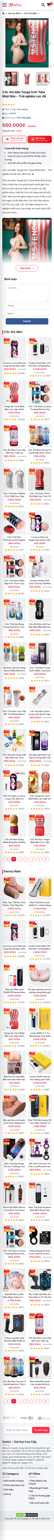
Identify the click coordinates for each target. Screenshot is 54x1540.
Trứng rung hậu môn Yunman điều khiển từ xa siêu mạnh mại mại (14, 1341)
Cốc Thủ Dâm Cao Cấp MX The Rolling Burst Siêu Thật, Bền (14, 714)
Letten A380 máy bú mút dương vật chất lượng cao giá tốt (40, 1079)
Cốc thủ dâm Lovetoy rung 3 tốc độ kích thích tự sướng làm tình (14, 799)
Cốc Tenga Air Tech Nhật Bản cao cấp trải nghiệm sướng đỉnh (40, 799)
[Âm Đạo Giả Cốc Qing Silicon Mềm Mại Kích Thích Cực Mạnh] (14, 653)
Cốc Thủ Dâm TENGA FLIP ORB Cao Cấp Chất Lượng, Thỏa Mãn (14, 496)
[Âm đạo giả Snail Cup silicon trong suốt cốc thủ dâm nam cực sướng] (39, 740)
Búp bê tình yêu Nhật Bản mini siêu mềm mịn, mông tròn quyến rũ (14, 1079)
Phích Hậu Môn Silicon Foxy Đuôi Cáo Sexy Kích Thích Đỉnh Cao (14, 1210)
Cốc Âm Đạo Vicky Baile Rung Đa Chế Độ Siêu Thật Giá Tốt (14, 842)
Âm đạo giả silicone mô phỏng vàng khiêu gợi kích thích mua (39, 992)
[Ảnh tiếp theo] (47, 43)
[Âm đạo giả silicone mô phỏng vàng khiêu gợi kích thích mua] (39, 975)
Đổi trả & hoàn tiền (39, 1503)
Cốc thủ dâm (23, 117)
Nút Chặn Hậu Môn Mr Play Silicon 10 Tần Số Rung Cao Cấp (40, 1297)
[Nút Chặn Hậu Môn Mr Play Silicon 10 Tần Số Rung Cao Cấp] (39, 1280)
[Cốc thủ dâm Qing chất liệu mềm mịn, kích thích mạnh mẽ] (14, 740)
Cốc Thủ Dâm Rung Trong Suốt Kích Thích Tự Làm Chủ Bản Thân (14, 627)
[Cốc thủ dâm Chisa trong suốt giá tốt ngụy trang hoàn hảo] (39, 697)
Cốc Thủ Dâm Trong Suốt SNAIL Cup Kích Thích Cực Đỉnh (39, 670)
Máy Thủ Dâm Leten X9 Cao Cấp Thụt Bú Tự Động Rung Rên (39, 1123)
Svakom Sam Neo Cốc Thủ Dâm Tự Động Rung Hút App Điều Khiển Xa (40, 366)
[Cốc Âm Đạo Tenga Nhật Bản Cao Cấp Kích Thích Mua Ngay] (39, 825)
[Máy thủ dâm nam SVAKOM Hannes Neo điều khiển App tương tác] (14, 975)
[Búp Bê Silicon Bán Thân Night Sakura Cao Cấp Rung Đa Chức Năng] (14, 1280)
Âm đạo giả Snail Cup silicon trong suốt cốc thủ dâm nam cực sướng (40, 759)
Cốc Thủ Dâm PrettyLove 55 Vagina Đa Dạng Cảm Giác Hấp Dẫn (14, 541)
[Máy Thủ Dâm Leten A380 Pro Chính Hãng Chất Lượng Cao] (39, 888)
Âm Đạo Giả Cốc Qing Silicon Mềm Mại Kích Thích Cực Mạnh (14, 670)
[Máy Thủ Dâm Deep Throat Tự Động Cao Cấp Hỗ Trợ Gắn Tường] (14, 1149)
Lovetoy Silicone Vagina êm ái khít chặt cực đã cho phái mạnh (40, 540)
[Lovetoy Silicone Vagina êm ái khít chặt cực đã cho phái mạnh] (39, 523)
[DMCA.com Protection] (27, 1514)
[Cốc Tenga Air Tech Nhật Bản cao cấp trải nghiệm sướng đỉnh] (39, 781)
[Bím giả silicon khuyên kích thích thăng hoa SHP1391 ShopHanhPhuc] (14, 1106)
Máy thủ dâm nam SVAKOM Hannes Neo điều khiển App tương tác (14, 993)
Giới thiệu (9, 1489)
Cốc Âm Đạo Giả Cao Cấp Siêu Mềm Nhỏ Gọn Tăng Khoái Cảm (39, 627)
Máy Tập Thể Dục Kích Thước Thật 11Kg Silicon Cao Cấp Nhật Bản (14, 905)
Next (49, 78)
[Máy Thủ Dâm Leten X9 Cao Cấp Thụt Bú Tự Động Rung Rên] (39, 1106)
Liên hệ (7, 1494)
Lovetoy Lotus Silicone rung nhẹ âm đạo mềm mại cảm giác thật (14, 366)
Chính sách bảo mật (14, 1485)
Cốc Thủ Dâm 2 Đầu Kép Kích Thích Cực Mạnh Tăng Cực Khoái (14, 583)
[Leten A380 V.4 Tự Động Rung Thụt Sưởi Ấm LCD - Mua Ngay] (39, 1019)
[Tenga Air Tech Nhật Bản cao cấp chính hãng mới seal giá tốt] (14, 392)
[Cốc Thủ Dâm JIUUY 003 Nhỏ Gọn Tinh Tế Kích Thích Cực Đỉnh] (39, 479)
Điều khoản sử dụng (14, 1480)
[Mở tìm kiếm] (43, 5)
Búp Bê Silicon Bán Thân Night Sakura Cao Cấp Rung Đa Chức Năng (14, 1298)
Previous (4, 78)
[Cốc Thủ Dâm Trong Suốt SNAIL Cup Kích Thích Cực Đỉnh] (39, 653)
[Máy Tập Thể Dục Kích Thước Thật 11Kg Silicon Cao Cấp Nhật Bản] (14, 888)
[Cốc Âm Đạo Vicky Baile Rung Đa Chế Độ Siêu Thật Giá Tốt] (14, 825)
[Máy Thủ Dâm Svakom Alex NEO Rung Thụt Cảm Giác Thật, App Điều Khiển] (39, 1193)
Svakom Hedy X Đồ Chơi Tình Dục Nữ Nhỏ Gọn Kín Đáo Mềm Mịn (40, 583)
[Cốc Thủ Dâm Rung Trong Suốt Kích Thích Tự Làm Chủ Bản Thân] (14, 610)
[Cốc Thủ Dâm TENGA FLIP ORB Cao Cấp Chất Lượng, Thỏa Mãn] (14, 479)
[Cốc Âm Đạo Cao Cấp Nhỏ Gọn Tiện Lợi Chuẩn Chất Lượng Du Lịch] (14, 436)
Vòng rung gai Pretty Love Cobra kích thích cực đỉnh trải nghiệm (39, 1253)
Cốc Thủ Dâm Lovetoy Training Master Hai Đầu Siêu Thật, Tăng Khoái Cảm (39, 410)
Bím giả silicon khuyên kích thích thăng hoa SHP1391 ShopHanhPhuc (14, 1124)
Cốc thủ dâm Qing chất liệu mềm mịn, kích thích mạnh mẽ (14, 757)
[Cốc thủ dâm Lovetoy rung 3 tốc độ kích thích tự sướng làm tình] (14, 781)
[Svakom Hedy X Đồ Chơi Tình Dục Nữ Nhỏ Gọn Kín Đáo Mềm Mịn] (39, 566)
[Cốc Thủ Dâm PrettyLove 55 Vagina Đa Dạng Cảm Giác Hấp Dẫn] (14, 523)
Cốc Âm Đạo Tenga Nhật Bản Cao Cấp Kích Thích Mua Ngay (40, 842)
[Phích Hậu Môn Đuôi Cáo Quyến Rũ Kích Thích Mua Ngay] (39, 1367)
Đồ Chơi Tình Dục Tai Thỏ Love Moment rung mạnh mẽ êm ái (39, 1166)
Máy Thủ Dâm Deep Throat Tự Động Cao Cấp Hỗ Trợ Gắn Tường (14, 1166)
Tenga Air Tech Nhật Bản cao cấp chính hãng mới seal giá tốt (14, 409)
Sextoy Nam (12, 871)
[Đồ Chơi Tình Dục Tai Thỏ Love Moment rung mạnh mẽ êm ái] (39, 1149)
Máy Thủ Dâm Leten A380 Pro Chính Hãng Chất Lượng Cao (40, 905)
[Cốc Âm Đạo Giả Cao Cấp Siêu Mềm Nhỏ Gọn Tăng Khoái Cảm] (39, 610)
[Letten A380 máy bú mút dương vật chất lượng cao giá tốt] (39, 1062)
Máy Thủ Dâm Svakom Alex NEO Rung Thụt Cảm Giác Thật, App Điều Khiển (40, 1211)
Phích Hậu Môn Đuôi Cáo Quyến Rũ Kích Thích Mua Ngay (40, 1384)
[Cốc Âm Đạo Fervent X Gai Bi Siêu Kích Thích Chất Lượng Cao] (39, 436)
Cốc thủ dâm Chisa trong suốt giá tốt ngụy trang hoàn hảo (39, 714)
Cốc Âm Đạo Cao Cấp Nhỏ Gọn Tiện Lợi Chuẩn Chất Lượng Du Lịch (14, 454)
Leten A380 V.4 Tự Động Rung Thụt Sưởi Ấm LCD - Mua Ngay (39, 1036)
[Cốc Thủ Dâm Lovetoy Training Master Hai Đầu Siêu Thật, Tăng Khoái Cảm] (39, 392)
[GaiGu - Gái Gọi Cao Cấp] (16, 5)
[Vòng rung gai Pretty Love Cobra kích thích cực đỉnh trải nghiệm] (39, 1236)
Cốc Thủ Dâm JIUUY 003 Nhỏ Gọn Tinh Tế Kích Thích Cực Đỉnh (40, 496)
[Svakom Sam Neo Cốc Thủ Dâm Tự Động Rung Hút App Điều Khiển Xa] (39, 349)
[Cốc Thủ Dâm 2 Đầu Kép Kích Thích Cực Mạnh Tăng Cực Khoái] (14, 566)
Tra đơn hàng (41, 1430)
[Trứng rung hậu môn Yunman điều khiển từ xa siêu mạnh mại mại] (14, 1324)
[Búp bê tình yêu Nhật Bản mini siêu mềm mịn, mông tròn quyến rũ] (14, 1062)
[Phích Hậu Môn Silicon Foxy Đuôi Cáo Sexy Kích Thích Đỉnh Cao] (14, 1193)
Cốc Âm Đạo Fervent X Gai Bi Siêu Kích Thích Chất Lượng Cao (39, 453)
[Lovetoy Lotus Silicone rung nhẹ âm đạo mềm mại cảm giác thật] (14, 349)
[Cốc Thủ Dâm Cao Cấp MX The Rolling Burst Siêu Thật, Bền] (14, 697)
